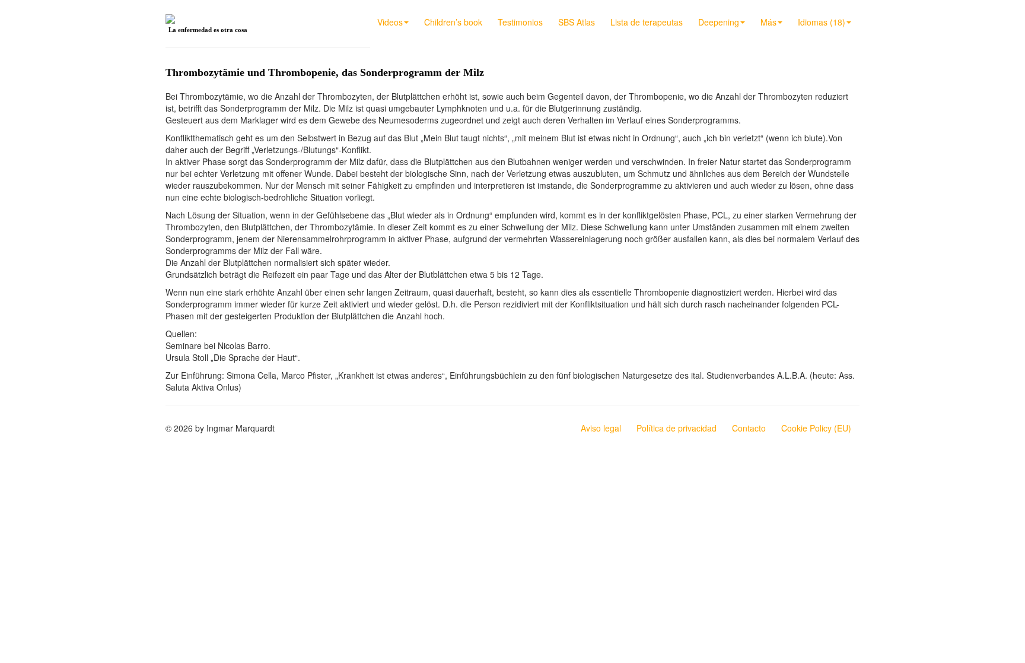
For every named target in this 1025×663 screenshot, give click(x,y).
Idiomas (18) (821, 22)
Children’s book (453, 22)
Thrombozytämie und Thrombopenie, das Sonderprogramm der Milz (324, 72)
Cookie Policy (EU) (816, 428)
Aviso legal (601, 428)
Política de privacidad (676, 428)
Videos (390, 22)
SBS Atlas (576, 22)
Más (768, 22)
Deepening (718, 22)
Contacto (749, 428)
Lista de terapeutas (646, 22)
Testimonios (520, 22)
